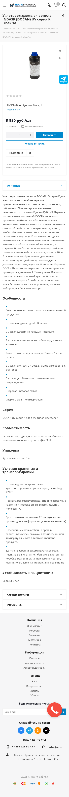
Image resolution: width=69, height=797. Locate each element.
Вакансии (35, 635)
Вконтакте (21, 730)
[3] (14, 96)
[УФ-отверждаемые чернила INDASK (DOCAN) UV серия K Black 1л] (34, 65)
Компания (34, 620)
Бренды (34, 690)
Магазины (34, 639)
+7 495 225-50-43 (22, 746)
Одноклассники (37, 730)
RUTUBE (46, 730)
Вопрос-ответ (34, 686)
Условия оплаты (35, 663)
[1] (7, 96)
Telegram (29, 730)
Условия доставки (34, 667)
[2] (11, 96)
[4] (17, 96)
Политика (34, 644)
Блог (34, 681)
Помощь (34, 658)
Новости (34, 630)
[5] (20, 96)
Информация (34, 652)
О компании (34, 626)
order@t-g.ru (55, 747)
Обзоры (34, 695)
